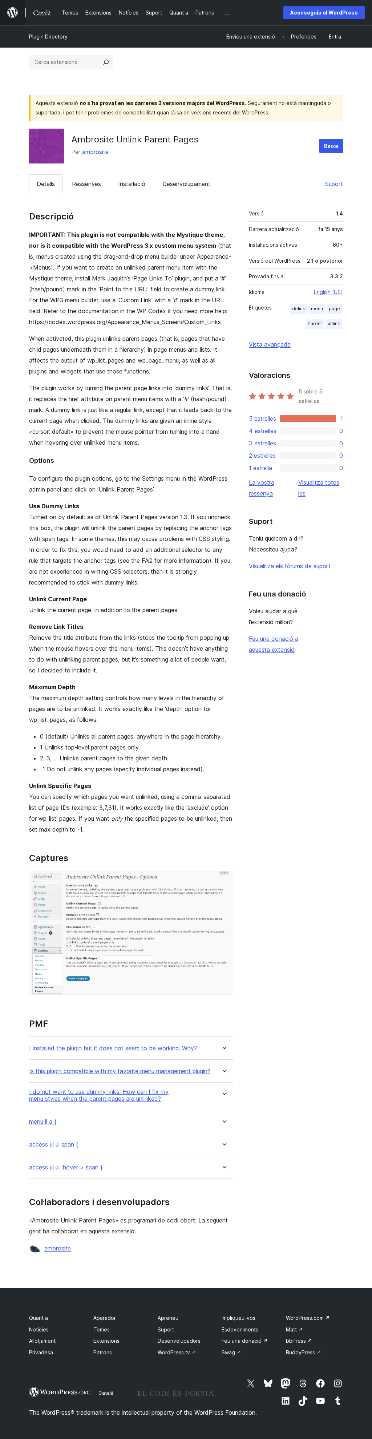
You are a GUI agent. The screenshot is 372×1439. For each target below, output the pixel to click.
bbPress (299, 1341)
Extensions (106, 1341)
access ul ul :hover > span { (65, 1167)
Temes (101, 1329)
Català (106, 1393)
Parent (315, 323)
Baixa (331, 146)
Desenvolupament (186, 183)
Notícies (39, 1329)
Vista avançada (270, 344)
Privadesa (41, 1352)
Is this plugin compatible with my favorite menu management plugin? (119, 1071)
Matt (294, 1329)
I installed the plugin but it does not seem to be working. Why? (113, 1048)
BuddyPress (303, 1352)
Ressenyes (86, 183)
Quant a (38, 1318)
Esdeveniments (240, 1329)
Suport (334, 183)
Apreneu (168, 1318)
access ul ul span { (53, 1144)
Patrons (102, 1352)
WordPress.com (308, 1318)
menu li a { (42, 1121)
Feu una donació (245, 1341)
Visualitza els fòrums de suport (290, 566)
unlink (334, 323)
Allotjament (42, 1341)
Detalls (46, 183)
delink (298, 308)
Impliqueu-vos (238, 1318)
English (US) (328, 292)
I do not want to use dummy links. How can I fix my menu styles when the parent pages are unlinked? (99, 1095)
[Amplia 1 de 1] (223, 880)
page (334, 308)
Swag (231, 1352)
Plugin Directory (48, 36)
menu (317, 308)
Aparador (104, 1318)
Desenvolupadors (179, 1341)
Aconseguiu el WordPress (324, 12)
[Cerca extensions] (106, 62)
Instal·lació (131, 183)
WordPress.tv (177, 1352)
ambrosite (95, 151)
